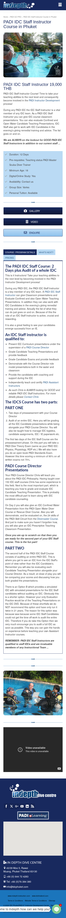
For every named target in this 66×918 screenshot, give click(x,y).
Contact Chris (31, 396)
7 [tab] (31, 707)
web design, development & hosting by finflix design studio (26, 912)
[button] (26, 837)
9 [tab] (39, 707)
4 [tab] (18, 707)
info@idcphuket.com (17, 886)
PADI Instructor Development (44, 100)
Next (59, 692)
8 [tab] (35, 707)
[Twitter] (11, 806)
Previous (7, 692)
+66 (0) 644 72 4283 (17, 876)
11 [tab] (47, 707)
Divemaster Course (47, 518)
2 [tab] (10, 707)
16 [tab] (29, 712)
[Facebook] (6, 806)
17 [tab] (33, 712)
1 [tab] (6, 707)
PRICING (9, 257)
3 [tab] (14, 707)
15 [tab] (25, 712)
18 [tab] (37, 712)
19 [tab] (41, 712)
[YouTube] (22, 806)
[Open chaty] (56, 909)
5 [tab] (23, 707)
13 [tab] (55, 707)
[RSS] (32, 806)
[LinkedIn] (27, 806)
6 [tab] (27, 707)
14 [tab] (59, 707)
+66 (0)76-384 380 (21, 881)
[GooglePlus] (16, 806)
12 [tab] (51, 707)
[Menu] (60, 5)
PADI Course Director (37, 347)
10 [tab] (43, 707)
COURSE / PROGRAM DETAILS (20, 252)
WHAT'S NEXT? (46, 252)
